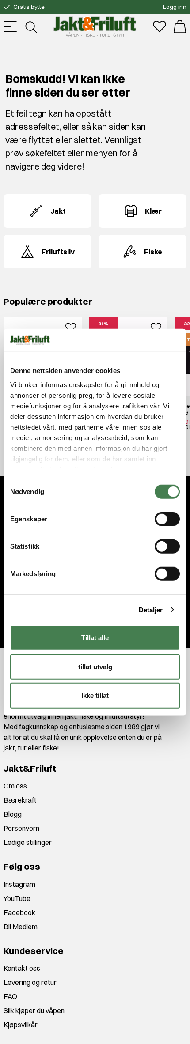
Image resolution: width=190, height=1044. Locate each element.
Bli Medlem (21, 926)
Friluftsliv (58, 251)
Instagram (19, 884)
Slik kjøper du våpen (34, 1010)
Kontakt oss (22, 968)
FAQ (10, 996)
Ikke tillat (95, 695)
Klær (153, 211)
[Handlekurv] (179, 26)
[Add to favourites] (70, 326)
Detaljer (151, 609)
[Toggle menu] (10, 26)
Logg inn (174, 6)
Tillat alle (95, 637)
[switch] (167, 519)
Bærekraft (20, 799)
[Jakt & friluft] (94, 26)
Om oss (15, 785)
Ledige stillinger (28, 842)
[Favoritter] (159, 26)
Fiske (153, 251)
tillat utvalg (95, 666)
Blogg (13, 814)
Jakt (58, 211)
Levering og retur (30, 982)
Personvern (21, 828)
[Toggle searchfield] (30, 26)
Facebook (19, 912)
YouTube (17, 898)
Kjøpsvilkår (21, 1024)
